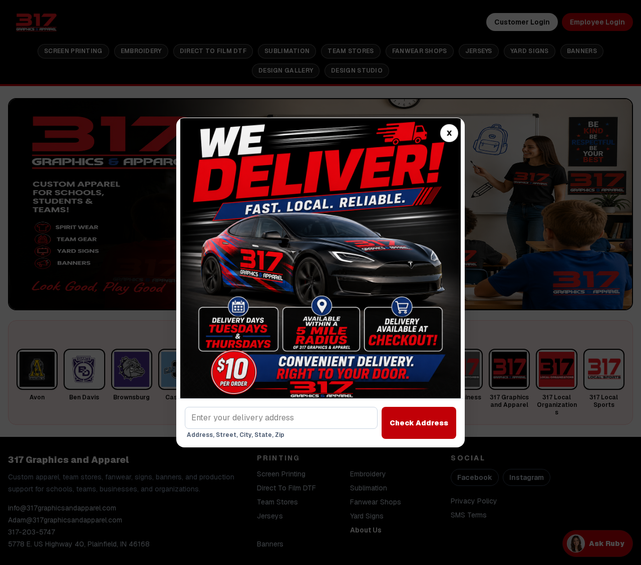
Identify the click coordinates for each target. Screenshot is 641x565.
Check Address (419, 422)
